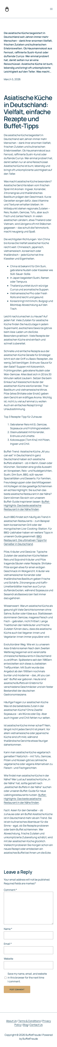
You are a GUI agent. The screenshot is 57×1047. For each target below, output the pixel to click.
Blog (25, 1025)
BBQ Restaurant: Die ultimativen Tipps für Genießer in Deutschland (25, 540)
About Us (11, 1021)
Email (8, 944)
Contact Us (36, 1025)
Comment (10, 890)
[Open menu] (51, 9)
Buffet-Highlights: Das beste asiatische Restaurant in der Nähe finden (27, 505)
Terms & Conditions (29, 1021)
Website (8, 958)
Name (8, 929)
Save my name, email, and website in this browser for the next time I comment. (27, 977)
